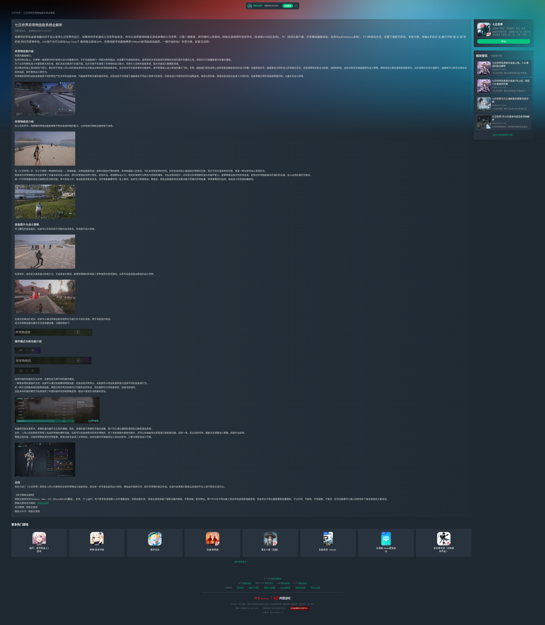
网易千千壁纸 (254, 588)
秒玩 (503, 41)
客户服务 (242, 604)
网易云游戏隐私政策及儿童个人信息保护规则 (264, 604)
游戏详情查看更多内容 (503, 135)
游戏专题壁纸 (276, 579)
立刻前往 (287, 6)
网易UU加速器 (269, 588)
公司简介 (234, 604)
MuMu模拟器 (285, 588)
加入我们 (310, 604)
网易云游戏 (43, 503)
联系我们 (294, 604)
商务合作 (302, 604)
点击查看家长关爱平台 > (299, 608)
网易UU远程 (315, 588)
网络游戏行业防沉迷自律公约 (274, 608)
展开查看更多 (240, 562)
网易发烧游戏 (300, 588)
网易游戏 (240, 588)
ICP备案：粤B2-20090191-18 (272, 612)
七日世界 (15, 13)
